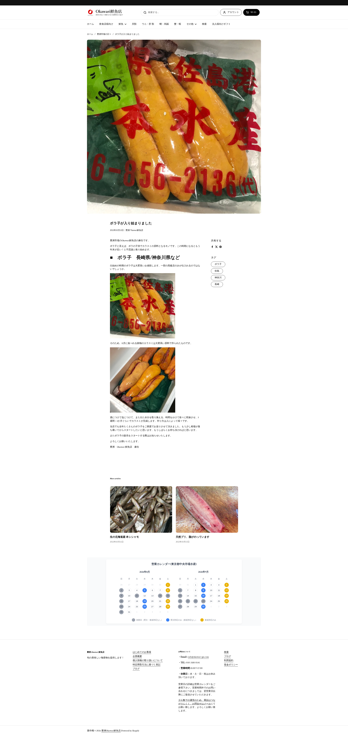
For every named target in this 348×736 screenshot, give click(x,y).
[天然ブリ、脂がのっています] (207, 509)
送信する (144, 12)
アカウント (233, 12)
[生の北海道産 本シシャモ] (141, 509)
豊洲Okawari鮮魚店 (111, 730)
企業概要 (137, 656)
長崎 (217, 284)
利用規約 (228, 660)
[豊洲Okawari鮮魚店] (105, 12)
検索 (226, 652)
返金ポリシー (231, 664)
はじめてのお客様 (142, 652)
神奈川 (218, 277)
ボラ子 (218, 264)
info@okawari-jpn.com (198, 656)
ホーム (90, 34)
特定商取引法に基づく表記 (146, 664)
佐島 (217, 270)
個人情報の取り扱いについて (148, 660)
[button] (251, 12)
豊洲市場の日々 (104, 34)
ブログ (136, 668)
